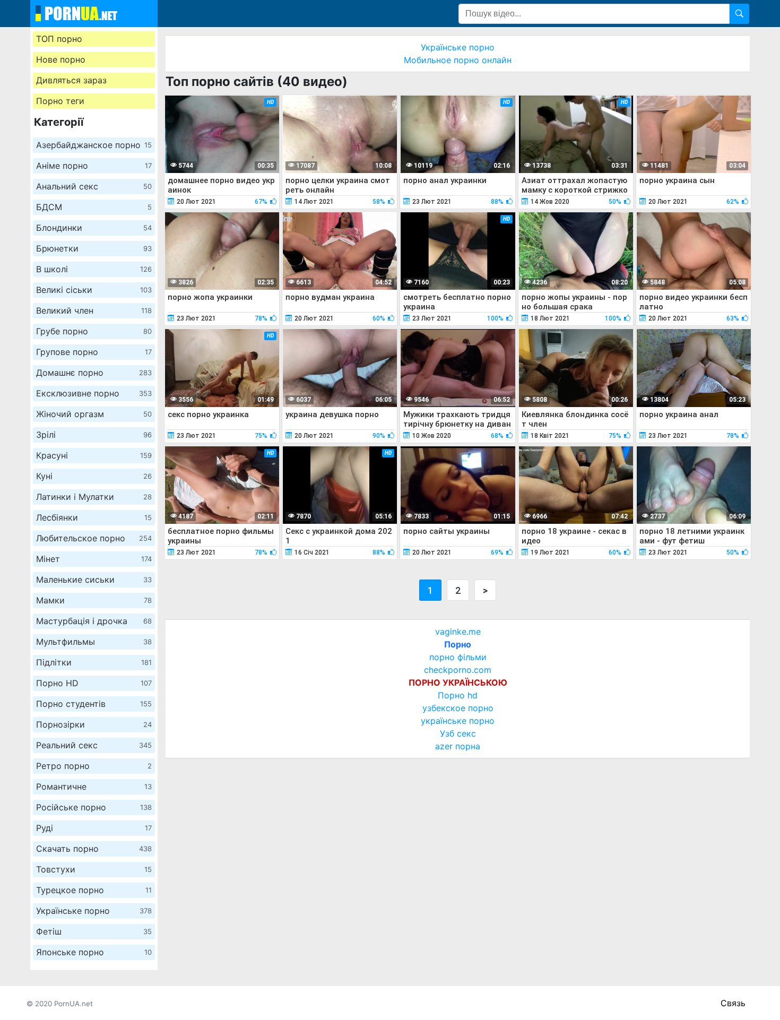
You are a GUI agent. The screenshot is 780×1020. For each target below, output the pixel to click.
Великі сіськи (94, 289)
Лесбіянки (94, 517)
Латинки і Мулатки (94, 496)
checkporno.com (457, 669)
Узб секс (458, 733)
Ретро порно (94, 765)
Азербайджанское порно (94, 145)
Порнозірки (94, 724)
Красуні (94, 455)
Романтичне (94, 786)
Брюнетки (94, 248)
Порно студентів (94, 703)
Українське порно (94, 910)
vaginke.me (458, 631)
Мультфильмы (94, 641)
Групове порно (94, 352)
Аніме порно (94, 165)
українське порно (458, 720)
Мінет (94, 559)
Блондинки (94, 227)
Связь (733, 1003)
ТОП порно (59, 38)
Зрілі (94, 434)
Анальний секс (94, 186)
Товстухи (94, 869)
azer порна (457, 746)
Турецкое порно (94, 890)
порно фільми (458, 657)
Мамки (94, 600)
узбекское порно (457, 708)
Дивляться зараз (71, 80)
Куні (94, 476)
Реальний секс (94, 745)
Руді (94, 828)
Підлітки (94, 662)
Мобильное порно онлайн (458, 60)
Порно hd (458, 695)
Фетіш (94, 931)
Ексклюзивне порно (94, 393)
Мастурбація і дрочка (94, 621)
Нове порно (60, 59)
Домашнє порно (94, 372)
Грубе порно (94, 331)
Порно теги (60, 101)
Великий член (94, 310)
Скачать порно (94, 848)
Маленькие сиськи (94, 579)
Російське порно (94, 807)
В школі (94, 269)
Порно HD (94, 683)
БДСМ (94, 207)
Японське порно (94, 952)
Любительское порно (94, 538)
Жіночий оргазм (94, 414)
